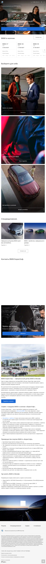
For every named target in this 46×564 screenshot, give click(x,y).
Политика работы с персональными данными (9, 555)
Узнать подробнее (23, 28)
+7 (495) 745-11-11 (35, 2)
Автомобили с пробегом (8, 418)
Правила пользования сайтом (6, 553)
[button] (4, 235)
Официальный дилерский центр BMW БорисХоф (10, 6)
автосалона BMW (21, 411)
